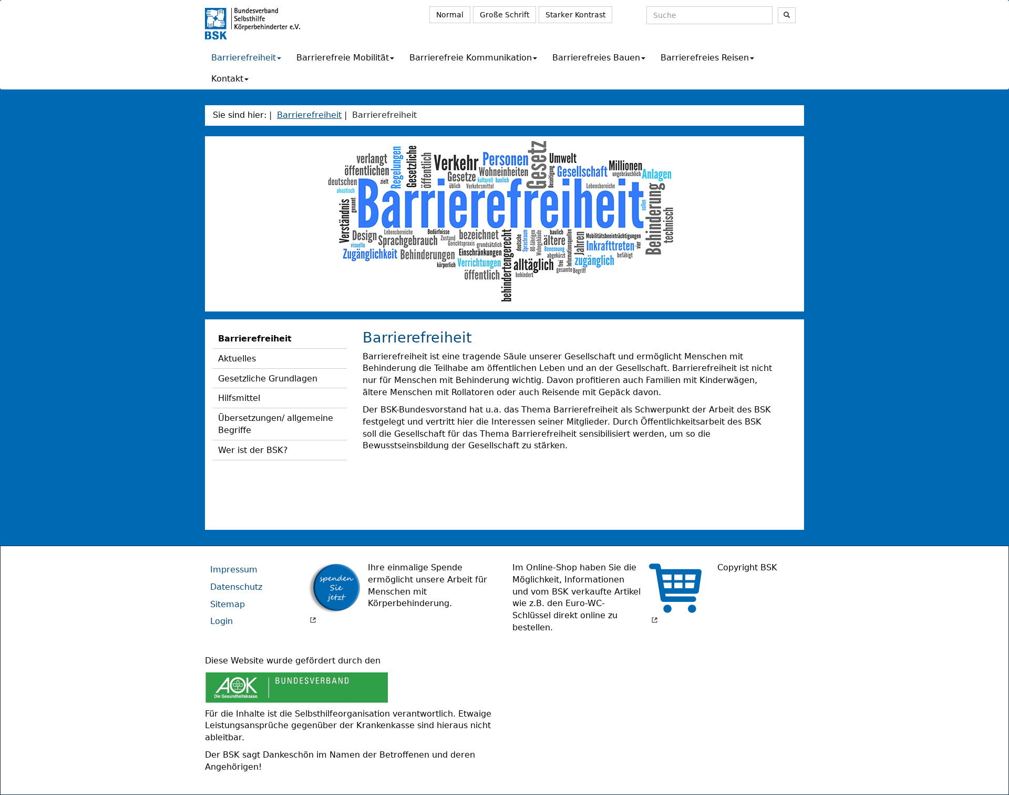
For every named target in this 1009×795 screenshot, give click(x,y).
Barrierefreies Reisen (705, 58)
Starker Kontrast (575, 15)
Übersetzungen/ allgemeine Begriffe (275, 424)
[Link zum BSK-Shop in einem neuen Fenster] (675, 593)
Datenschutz (236, 587)
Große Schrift (504, 15)
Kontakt (227, 79)
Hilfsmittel (239, 398)
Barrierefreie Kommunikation (470, 58)
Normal (450, 15)
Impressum (234, 570)
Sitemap (227, 604)
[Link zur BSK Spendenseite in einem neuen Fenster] (333, 593)
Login (221, 621)
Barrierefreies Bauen (596, 58)
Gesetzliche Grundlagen (267, 379)
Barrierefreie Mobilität (342, 58)
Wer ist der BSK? (253, 450)
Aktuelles (237, 359)
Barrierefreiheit (243, 58)
